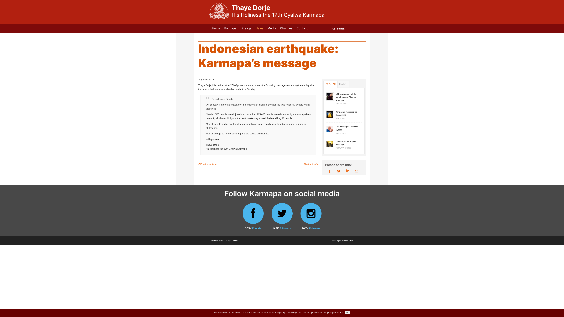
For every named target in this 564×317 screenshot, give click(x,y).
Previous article (208, 164)
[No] (560, 312)
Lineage (245, 28)
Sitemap (214, 240)
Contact (302, 28)
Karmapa (230, 28)
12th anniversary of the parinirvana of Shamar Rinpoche (346, 97)
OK (347, 312)
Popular (331, 84)
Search (340, 28)
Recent (343, 84)
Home (216, 28)
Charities (286, 28)
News (259, 28)
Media (271, 28)
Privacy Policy (225, 240)
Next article (310, 164)
